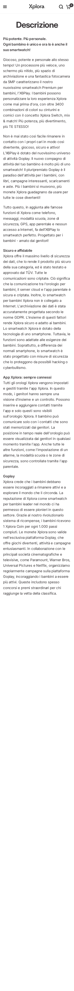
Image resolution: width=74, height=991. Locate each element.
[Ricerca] (61, 7)
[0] (68, 7)
